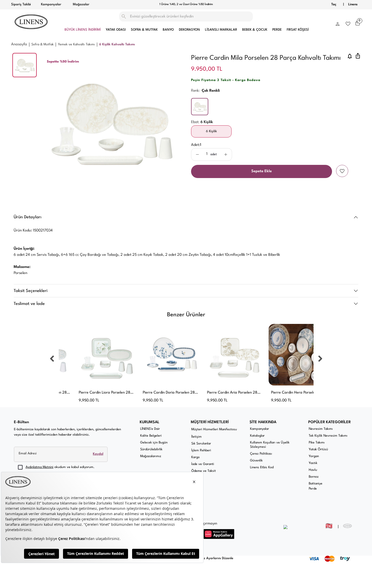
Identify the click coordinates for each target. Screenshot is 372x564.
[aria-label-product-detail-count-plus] (226, 154)
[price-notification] (350, 56)
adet (213, 154)
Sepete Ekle (261, 171)
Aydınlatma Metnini (39, 467)
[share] (358, 56)
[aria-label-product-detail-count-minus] (197, 154)
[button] (337, 22)
